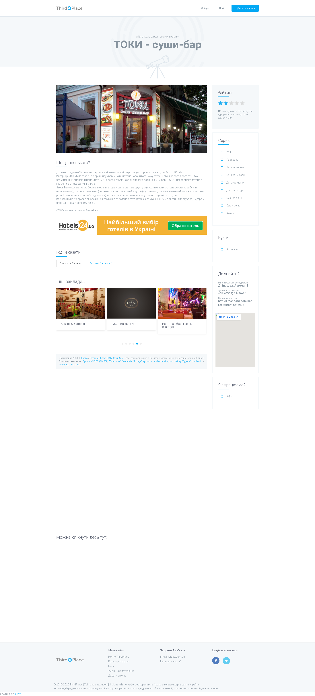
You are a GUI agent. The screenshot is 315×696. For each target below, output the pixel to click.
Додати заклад (117, 675)
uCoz (17, 694)
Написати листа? (170, 661)
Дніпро (205, 8)
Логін (222, 8)
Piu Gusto (76, 364)
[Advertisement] (235, 467)
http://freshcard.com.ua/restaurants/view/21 (235, 303)
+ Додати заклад (245, 8)
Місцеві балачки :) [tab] (101, 263)
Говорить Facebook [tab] (71, 263)
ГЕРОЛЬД (64, 364)
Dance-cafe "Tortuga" (132, 361)
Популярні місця (118, 661)
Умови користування (121, 670)
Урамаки (147, 361)
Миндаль (168, 361)
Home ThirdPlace (118, 656)
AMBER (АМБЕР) (99, 361)
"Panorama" (115, 361)
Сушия (86, 361)
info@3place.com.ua (172, 656)
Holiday (177, 361)
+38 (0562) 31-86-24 (232, 293)
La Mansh (158, 361)
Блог (111, 666)
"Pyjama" (186, 361)
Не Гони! (196, 361)
